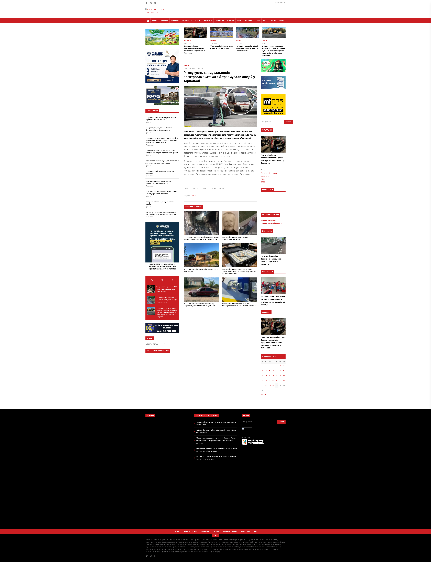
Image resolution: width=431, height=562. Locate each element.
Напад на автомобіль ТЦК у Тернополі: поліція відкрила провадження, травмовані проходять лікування (273, 342)
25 (266, 385)
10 (262, 375)
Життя (273, 20)
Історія (257, 20)
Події (239, 20)
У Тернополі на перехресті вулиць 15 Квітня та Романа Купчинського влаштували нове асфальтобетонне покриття (161, 140)
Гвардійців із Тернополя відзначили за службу (159, 203)
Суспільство (219, 20)
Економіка (208, 20)
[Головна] (147, 20)
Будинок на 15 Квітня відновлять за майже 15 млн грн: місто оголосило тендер (162, 162)
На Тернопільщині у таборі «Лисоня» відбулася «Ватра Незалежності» (159, 129)
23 (284, 380)
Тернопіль (164, 20)
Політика (198, 20)
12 (269, 375)
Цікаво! (281, 20)
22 (280, 380)
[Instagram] (151, 2)
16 (284, 375)
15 (280, 375)
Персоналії (248, 20)
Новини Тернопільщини (271, 223)
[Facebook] (147, 2)
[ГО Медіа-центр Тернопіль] (264, 441)
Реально (193, 196)
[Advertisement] (167, 435)
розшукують (212, 188)
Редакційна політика (249, 531)
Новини (155, 20)
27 (273, 385)
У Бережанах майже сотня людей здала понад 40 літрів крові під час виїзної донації (161, 152)
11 (266, 375)
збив (186, 188)
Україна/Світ (187, 20)
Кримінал (230, 20)
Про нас (177, 531)
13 (273, 375)
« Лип (263, 394)
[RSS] (155, 2)
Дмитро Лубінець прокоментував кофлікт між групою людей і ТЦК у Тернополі (272, 159)
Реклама (216, 531)
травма (221, 188)
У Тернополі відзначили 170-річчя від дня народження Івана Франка (160, 119)
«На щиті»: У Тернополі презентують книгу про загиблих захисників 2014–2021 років (161, 213)
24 (263, 385)
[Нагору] (215, 535)
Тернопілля (175, 20)
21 (276, 380)
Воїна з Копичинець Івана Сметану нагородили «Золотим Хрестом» (158, 182)
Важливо (213, 40)
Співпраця (205, 531)
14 (277, 375)
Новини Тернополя (269, 220)
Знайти (288, 122)
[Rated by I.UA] (264, 429)
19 (269, 380)
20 (273, 380)
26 (270, 385)
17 (262, 380)
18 (266, 380)
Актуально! (187, 40)
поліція (203, 188)
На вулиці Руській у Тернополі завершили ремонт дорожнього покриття (161, 193)
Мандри (265, 20)
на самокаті (194, 188)
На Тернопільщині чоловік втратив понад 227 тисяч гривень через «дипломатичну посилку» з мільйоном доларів (239, 271)
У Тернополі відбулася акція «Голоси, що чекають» (160, 172)
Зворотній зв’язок (190, 531)
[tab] (152, 280)
